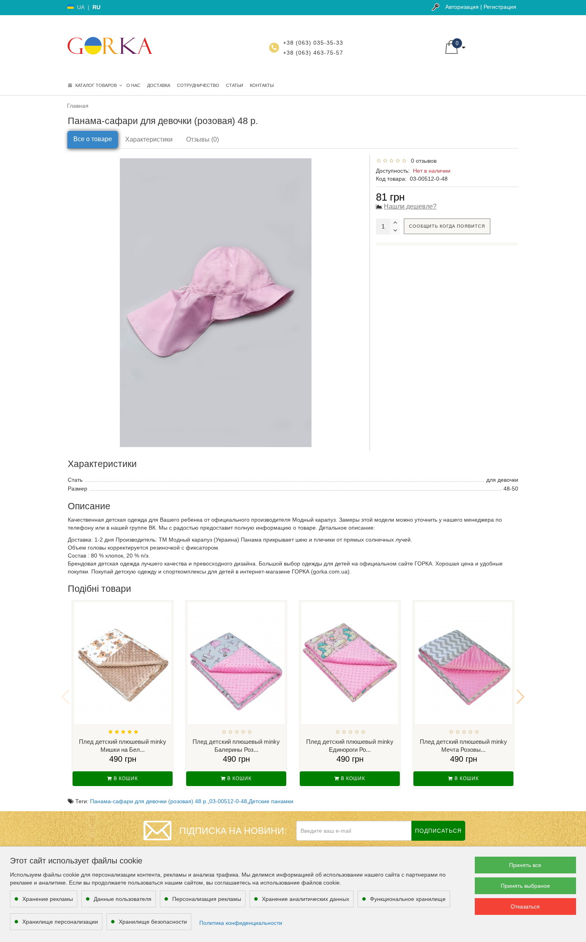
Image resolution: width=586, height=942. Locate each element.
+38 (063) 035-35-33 (313, 42)
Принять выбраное (525, 886)
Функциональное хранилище (408, 899)
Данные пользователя (122, 899)
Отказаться (525, 906)
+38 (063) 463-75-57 (313, 52)
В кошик (125, 778)
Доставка (158, 85)
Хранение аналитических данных (305, 899)
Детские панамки (271, 801)
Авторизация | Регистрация (480, 7)
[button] (520, 696)
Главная (77, 105)
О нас (133, 85)
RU (96, 7)
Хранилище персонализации (60, 921)
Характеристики (149, 139)
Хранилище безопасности (153, 921)
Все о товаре (92, 139)
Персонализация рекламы (206, 899)
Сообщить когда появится (447, 226)
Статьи (234, 85)
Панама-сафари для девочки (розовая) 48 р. (149, 801)
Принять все (525, 865)
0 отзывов (422, 161)
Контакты (262, 85)
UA (81, 7)
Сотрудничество (198, 85)
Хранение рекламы (47, 899)
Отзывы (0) (202, 139)
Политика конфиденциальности (240, 923)
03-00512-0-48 (228, 801)
